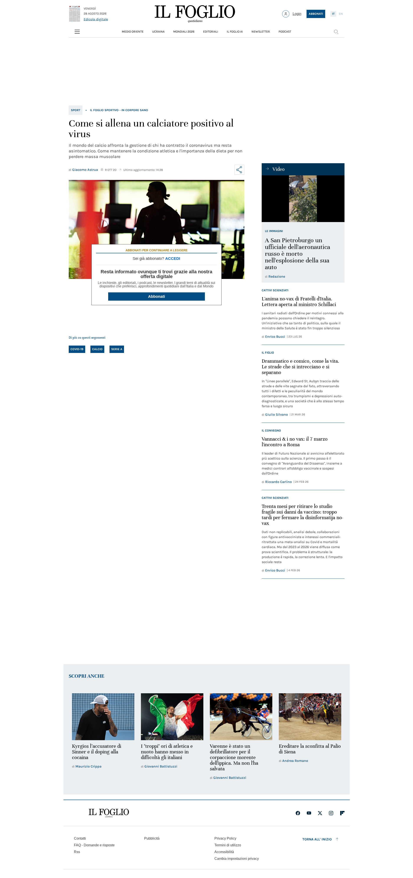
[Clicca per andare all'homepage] (109, 813)
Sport (75, 110)
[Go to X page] (320, 813)
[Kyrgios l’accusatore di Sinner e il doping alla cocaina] (103, 716)
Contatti (80, 838)
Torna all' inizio (317, 839)
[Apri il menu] (77, 31)
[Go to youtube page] (309, 813)
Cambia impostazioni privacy (236, 858)
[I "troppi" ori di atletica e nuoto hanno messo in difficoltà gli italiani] (172, 716)
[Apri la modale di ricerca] (336, 31)
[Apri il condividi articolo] (239, 170)
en (341, 14)
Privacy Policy (225, 838)
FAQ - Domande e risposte (94, 845)
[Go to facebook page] (298, 813)
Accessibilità (224, 852)
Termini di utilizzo (227, 845)
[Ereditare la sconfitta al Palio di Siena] (310, 716)
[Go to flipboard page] (342, 813)
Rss (77, 852)
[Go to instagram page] (331, 813)
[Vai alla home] (195, 14)
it (333, 14)
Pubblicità (152, 838)
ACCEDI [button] (172, 258)
